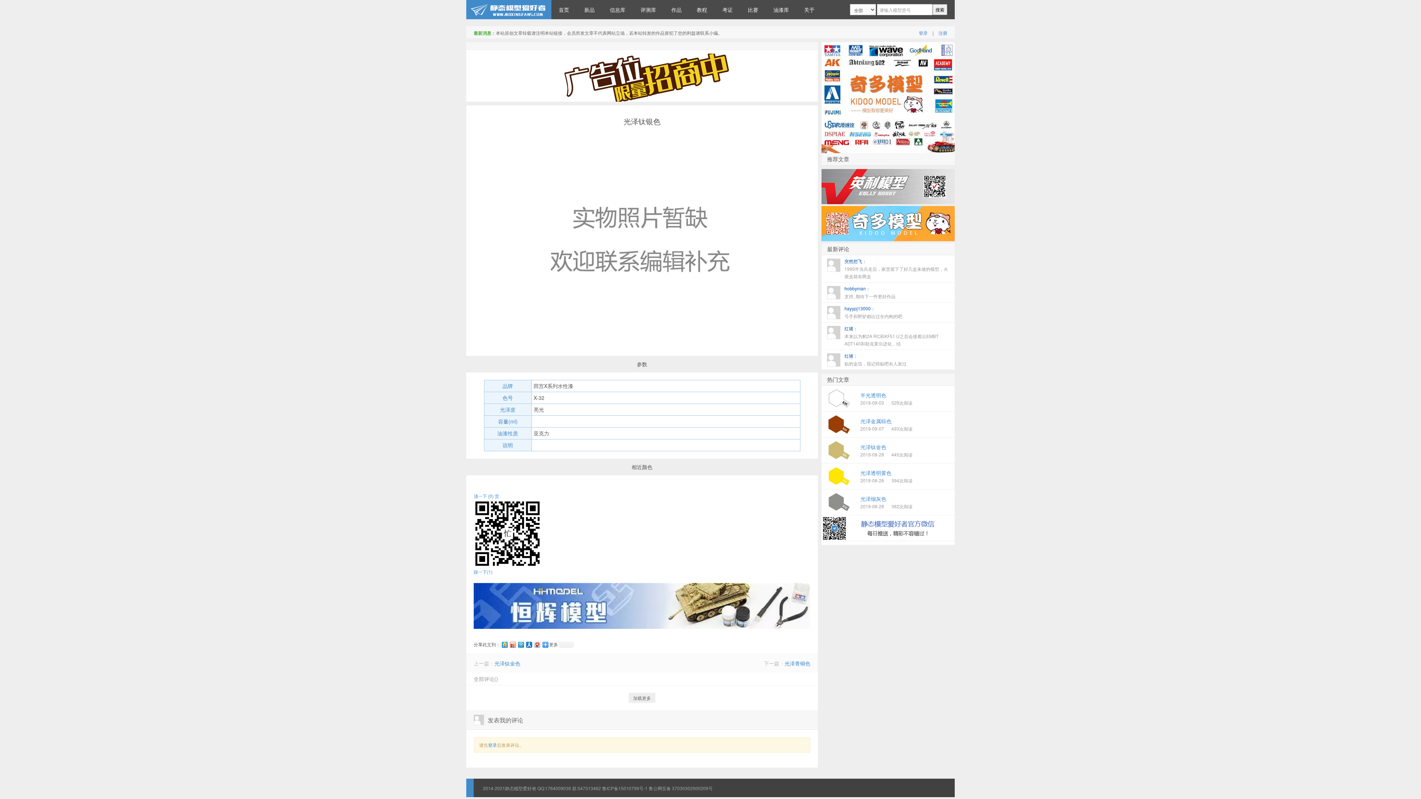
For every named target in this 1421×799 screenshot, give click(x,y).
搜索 (939, 9)
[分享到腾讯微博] (521, 644)
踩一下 (483, 572)
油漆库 (781, 9)
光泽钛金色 (507, 663)
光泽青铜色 (797, 663)
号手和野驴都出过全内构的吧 (873, 312)
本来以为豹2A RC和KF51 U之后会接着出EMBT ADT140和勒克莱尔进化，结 (891, 336)
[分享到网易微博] (537, 644)
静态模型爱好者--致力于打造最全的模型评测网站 (508, 9)
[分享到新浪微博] (512, 644)
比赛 (753, 9)
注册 (942, 33)
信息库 (617, 9)
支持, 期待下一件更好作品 (870, 292)
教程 (702, 9)
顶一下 (484, 496)
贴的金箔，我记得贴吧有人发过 (875, 360)
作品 (676, 9)
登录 (923, 33)
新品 (589, 9)
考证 (727, 9)
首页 (564, 9)
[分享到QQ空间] (504, 644)
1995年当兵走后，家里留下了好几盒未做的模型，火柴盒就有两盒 (896, 268)
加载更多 (642, 698)
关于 (809, 9)
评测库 (648, 9)
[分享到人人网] (529, 644)
